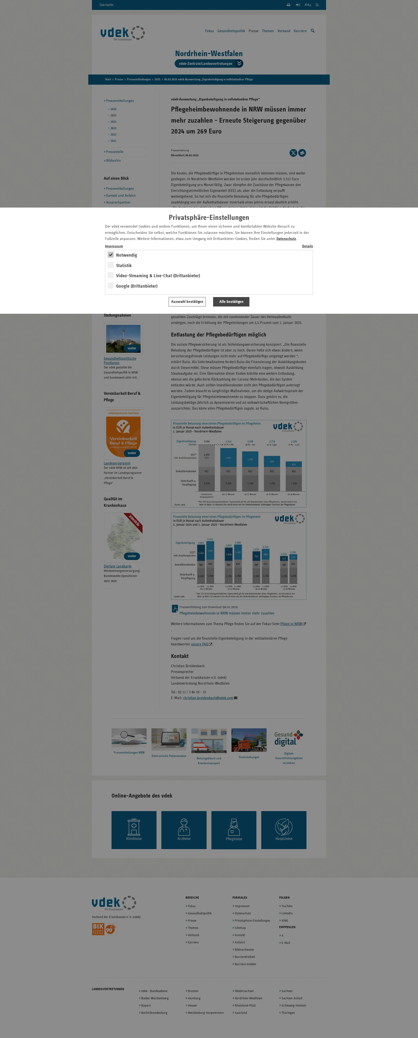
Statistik (124, 265)
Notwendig (126, 255)
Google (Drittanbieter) (136, 286)
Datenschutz (286, 239)
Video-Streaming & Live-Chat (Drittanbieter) (158, 275)
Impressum (114, 246)
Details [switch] (307, 246)
